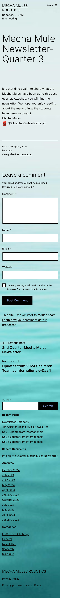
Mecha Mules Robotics (24, 571)
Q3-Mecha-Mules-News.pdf (26, 123)
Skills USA (8, 553)
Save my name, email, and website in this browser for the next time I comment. (29, 287)
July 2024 (8, 475)
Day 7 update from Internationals (22, 431)
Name (7, 230)
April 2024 (8, 489)
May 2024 (8, 485)
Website (7, 267)
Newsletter (26, 154)
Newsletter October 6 (15, 421)
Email (6, 248)
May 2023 (8, 509)
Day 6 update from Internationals (22, 436)
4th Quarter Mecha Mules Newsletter (25, 426)
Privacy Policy (10, 578)
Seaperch (8, 549)
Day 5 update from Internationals (22, 441)
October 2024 (11, 470)
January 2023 (10, 519)
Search (6, 399)
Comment (9, 194)
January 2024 (10, 494)
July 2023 (8, 504)
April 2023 (8, 514)
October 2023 (11, 499)
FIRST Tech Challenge (15, 534)
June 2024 (8, 479)
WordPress (34, 585)
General (7, 539)
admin (9, 150)
